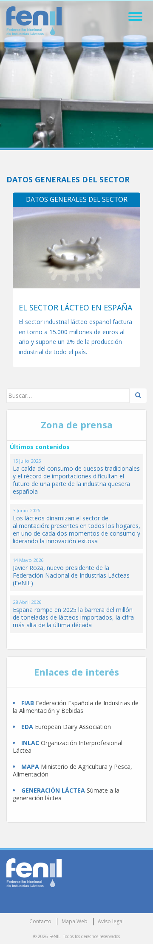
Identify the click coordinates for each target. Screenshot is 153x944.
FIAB (27, 703)
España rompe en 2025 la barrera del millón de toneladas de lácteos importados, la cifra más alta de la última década (73, 617)
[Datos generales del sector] (76, 247)
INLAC (30, 743)
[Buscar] (138, 395)
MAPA (30, 766)
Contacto (40, 921)
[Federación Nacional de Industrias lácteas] (34, 872)
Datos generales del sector (77, 199)
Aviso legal (111, 921)
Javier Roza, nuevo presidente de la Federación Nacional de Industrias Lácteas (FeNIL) (71, 575)
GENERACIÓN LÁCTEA (53, 790)
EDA (27, 727)
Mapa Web (75, 921)
